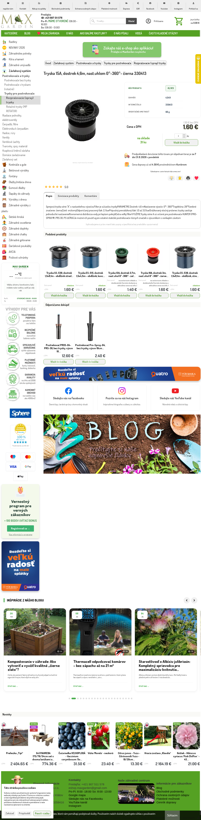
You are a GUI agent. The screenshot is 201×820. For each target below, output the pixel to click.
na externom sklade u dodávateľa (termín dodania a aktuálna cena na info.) (124, 283)
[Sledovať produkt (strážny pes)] (179, 178)
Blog (159, 788)
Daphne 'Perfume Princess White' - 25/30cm (129, 756)
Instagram (75, 805)
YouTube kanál (78, 802)
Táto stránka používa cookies (20, 787)
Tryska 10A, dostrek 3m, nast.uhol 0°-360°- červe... (153, 274)
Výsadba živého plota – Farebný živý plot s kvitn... (186, 756)
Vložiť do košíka (182, 142)
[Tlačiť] (188, 178)
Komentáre (90, 196)
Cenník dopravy (166, 802)
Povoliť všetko (42, 813)
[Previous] (187, 600)
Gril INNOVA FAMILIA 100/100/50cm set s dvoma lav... (158, 756)
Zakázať (9, 813)
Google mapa (77, 795)
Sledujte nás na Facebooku (86, 798)
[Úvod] (17, 21)
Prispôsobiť (24, 813)
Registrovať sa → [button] (20, 528)
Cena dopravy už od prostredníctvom (159, 164)
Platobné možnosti (168, 798)
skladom (70, 285)
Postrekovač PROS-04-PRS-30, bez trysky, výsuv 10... (58, 348)
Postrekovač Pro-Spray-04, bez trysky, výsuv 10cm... (90, 347)
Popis (49, 196)
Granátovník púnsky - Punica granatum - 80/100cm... (43, 756)
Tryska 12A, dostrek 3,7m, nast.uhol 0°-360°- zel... (122, 274)
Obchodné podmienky (170, 791)
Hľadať (131, 21)
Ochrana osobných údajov (172, 795)
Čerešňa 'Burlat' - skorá (100, 753)
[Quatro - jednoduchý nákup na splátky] (20, 566)
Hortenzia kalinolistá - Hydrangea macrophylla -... (72, 756)
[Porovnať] (171, 178)
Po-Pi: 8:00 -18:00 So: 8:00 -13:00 (90, 791)
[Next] (194, 600)
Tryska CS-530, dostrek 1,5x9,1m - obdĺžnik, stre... (185, 274)
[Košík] (186, 21)
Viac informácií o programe (20, 534)
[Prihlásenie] (154, 21)
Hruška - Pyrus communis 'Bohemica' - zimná (14, 756)
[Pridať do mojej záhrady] (196, 178)
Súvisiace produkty (68, 196)
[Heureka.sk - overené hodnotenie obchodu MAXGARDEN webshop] (20, 447)
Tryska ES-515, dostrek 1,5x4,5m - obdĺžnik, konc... (90, 274)
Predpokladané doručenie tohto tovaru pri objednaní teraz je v (164, 155)
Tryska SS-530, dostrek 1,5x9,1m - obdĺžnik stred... (59, 274)
